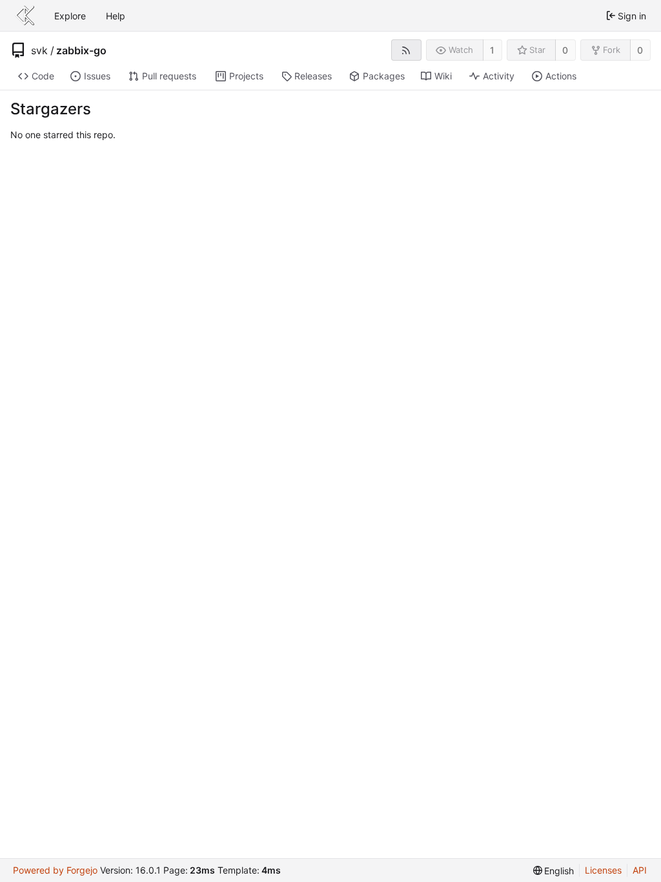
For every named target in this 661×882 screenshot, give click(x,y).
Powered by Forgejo (55, 870)
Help (115, 15)
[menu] (554, 870)
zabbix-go (81, 50)
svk (39, 50)
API (640, 870)
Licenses (603, 870)
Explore (70, 15)
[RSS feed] (406, 50)
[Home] (24, 15)
